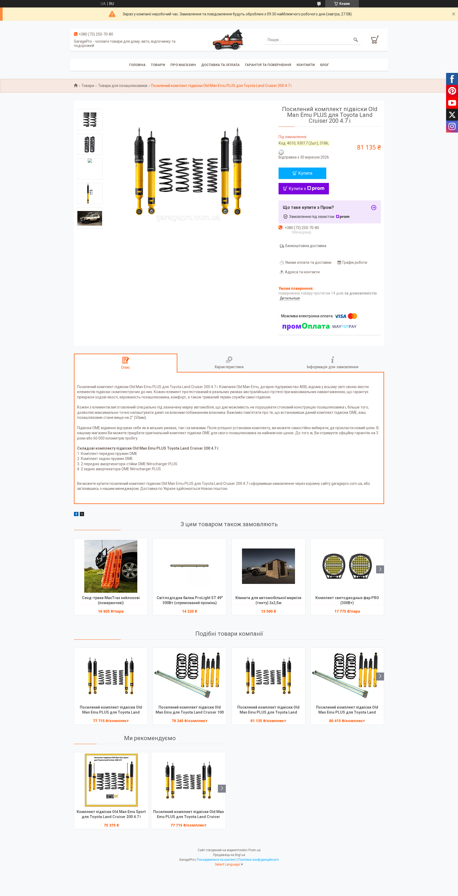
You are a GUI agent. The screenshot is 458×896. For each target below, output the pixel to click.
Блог (324, 65)
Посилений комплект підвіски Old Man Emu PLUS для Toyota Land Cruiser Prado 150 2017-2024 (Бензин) (111, 710)
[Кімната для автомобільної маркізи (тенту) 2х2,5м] (268, 566)
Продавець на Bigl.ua (229, 855)
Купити (305, 173)
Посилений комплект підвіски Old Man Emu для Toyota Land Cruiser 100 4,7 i (190, 710)
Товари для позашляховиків (122, 86)
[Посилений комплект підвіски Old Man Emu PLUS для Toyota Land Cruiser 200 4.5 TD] (268, 675)
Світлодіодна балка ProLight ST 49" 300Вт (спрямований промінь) (190, 600)
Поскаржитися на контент (216, 860)
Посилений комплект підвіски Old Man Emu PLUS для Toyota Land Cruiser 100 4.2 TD (347, 710)
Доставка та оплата (220, 65)
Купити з (297, 188)
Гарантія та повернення (268, 65)
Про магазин (183, 65)
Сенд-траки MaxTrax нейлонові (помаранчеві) (111, 600)
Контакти (306, 65)
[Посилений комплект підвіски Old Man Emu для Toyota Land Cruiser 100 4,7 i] (189, 675)
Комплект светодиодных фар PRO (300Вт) (347, 600)
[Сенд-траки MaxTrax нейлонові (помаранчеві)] (111, 566)
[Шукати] (355, 40)
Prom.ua (254, 850)
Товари (158, 65)
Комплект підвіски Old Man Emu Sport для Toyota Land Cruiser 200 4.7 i (111, 814)
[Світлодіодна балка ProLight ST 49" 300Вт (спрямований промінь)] (189, 566)
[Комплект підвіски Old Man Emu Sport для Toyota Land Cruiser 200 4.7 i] (111, 780)
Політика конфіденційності (258, 860)
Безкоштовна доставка (305, 246)
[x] (82, 515)
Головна (137, 65)
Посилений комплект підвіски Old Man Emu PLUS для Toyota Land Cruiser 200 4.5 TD (268, 710)
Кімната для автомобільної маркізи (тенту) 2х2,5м (268, 600)
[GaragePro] (228, 39)
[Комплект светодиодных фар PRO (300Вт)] (347, 566)
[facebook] (76, 515)
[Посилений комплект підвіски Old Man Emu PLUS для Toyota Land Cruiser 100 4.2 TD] (347, 675)
